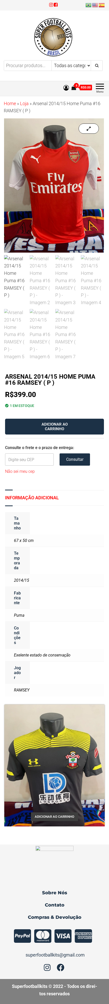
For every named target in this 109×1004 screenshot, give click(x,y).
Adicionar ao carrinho (55, 426)
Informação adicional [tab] (32, 497)
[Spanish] (102, 4)
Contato (54, 905)
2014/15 (21, 580)
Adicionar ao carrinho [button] (54, 817)
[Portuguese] (88, 4)
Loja (24, 103)
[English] (95, 4)
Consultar (74, 459)
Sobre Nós (54, 893)
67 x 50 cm (24, 540)
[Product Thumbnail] (89, 128)
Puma (19, 615)
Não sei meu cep (20, 471)
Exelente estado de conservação (42, 655)
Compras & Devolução (54, 917)
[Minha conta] (66, 88)
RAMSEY (21, 690)
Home (10, 103)
